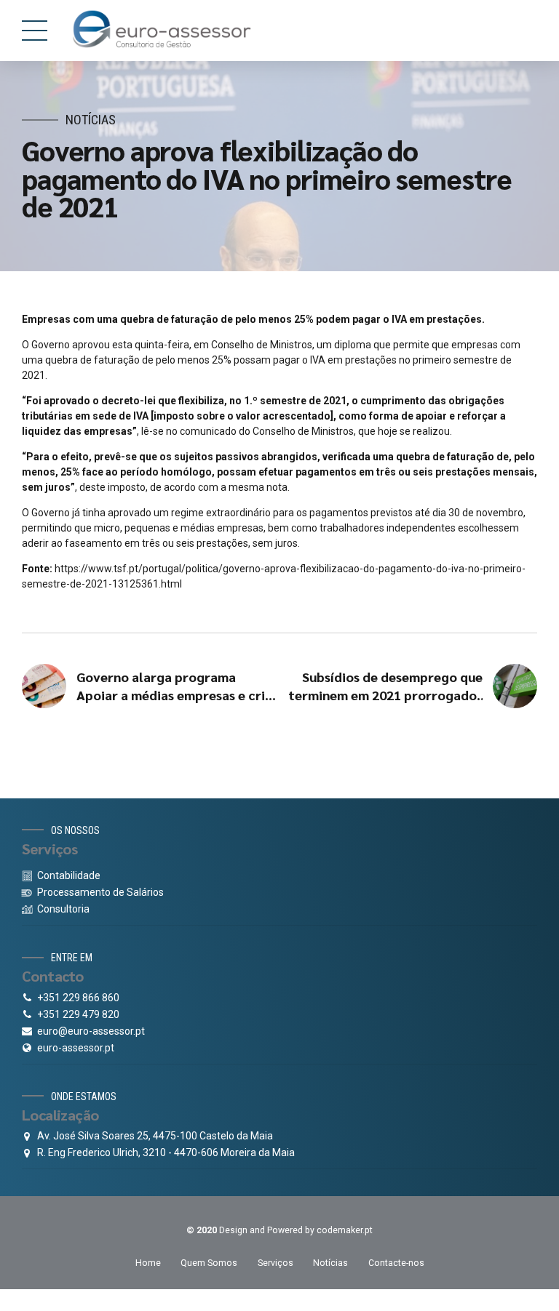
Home (148, 1263)
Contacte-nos (396, 1263)
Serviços (275, 1263)
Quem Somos (209, 1263)
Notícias (91, 119)
